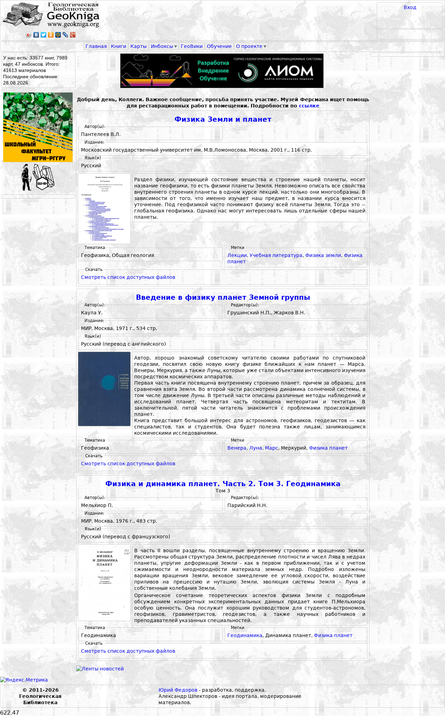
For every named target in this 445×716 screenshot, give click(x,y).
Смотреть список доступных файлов (128, 277)
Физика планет (328, 448)
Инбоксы (162, 46)
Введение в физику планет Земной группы (223, 297)
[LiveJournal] (65, 34)
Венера (236, 448)
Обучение (219, 46)
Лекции (237, 255)
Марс (271, 448)
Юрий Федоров (178, 690)
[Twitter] (43, 34)
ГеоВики (192, 46)
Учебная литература (276, 255)
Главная (96, 46)
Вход (410, 7)
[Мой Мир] (58, 34)
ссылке (309, 105)
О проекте (249, 46)
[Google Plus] (72, 34)
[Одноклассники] (51, 34)
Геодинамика (244, 635)
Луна (255, 448)
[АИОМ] (223, 71)
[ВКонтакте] (36, 34)
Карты (138, 46)
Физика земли (323, 255)
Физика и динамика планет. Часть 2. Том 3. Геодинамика (223, 484)
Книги (118, 46)
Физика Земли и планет (223, 119)
